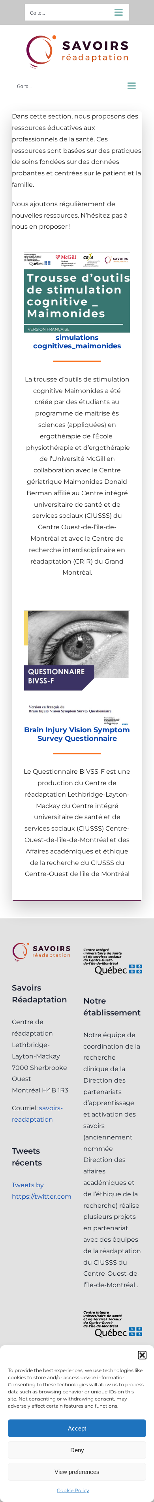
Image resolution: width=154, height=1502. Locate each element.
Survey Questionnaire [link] (77, 738)
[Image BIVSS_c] (77, 613)
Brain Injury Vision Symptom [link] (77, 730)
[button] (142, 1355)
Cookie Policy (73, 1490)
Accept (77, 1428)
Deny (77, 1450)
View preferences (77, 1471)
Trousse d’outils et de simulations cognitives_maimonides (77, 337)
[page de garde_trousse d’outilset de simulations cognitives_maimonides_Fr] (77, 255)
